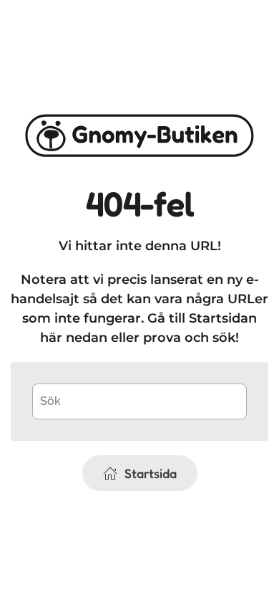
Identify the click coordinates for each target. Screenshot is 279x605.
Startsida (150, 473)
